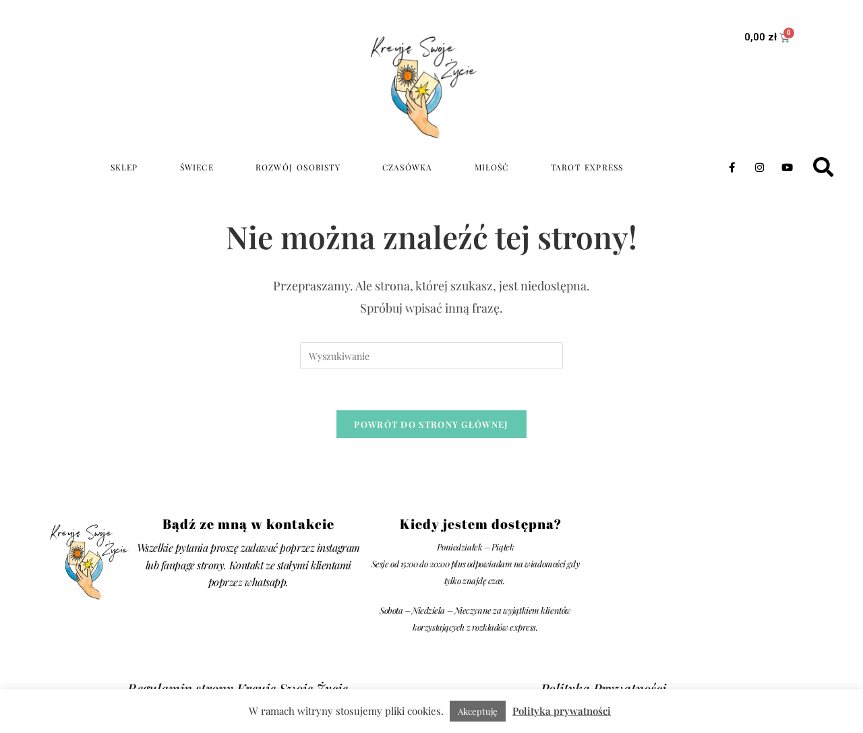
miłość (492, 167)
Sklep (124, 167)
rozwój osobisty (298, 167)
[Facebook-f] (731, 167)
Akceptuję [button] (478, 711)
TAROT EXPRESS (587, 167)
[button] (823, 167)
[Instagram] (759, 167)
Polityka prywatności (561, 711)
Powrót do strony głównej (431, 424)
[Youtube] (787, 167)
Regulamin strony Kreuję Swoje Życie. (239, 688)
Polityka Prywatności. (605, 688)
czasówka (407, 167)
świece (197, 167)
